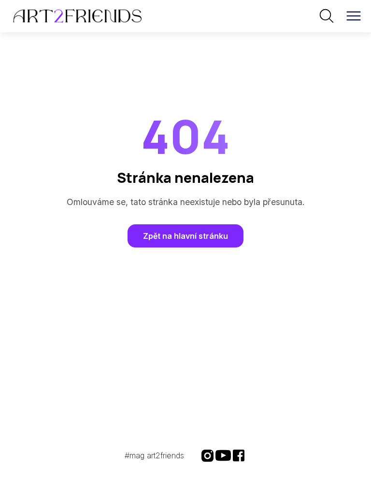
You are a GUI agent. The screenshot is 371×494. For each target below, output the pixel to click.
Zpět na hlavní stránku (185, 236)
